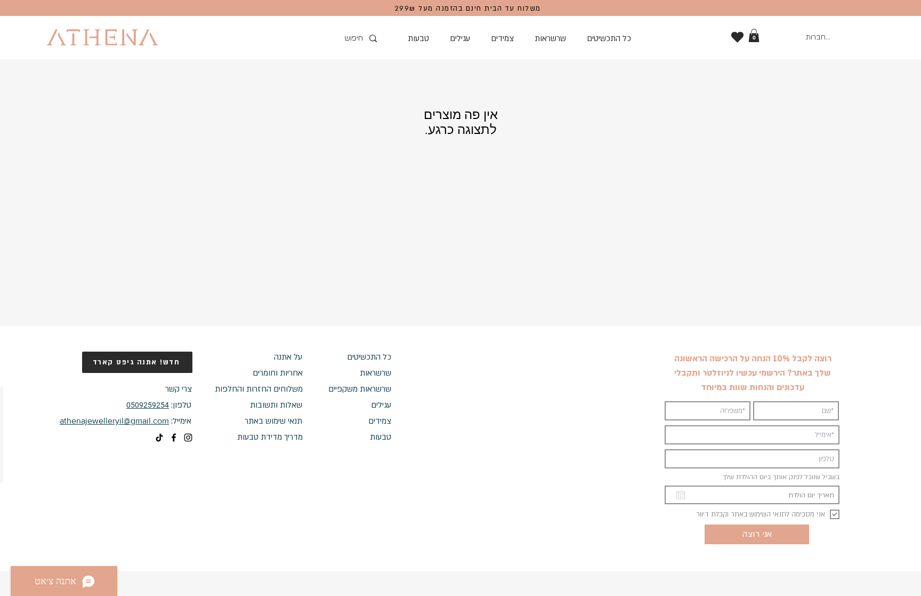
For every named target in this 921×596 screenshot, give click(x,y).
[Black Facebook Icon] (173, 437)
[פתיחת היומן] (680, 495)
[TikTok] (159, 437)
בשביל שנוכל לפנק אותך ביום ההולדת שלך (781, 477)
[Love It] (737, 36)
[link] (754, 35)
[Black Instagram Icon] (188, 437)
